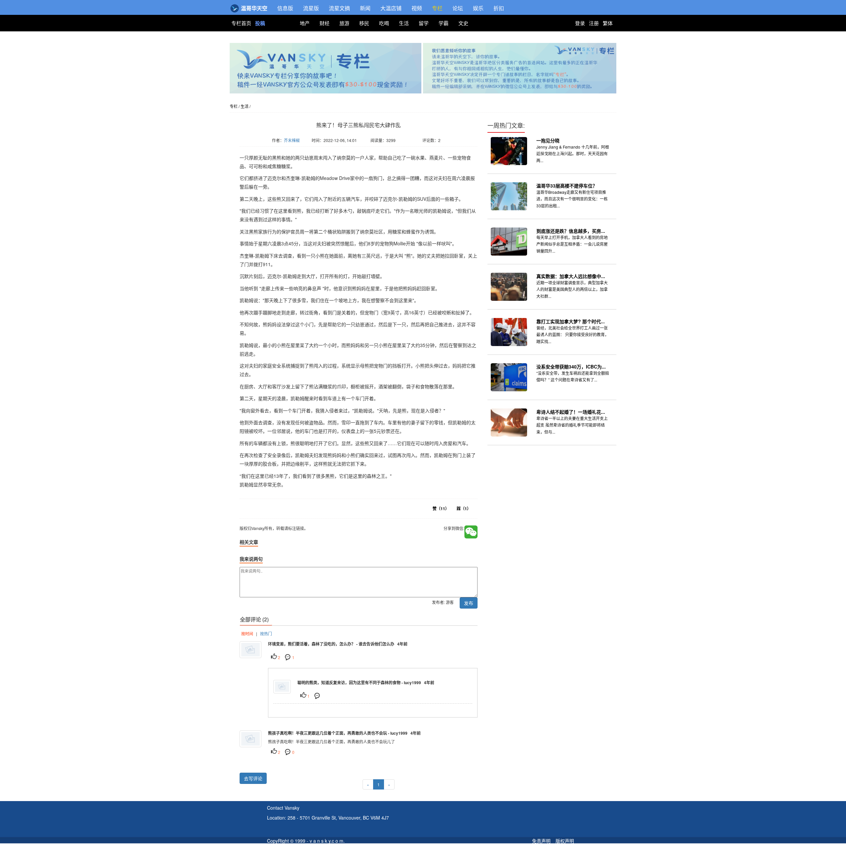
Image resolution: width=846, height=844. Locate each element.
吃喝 (384, 22)
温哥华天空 (253, 8)
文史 (463, 22)
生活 (404, 22)
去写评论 (253, 778)
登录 (580, 22)
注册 (594, 22)
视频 (416, 8)
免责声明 (541, 840)
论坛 (457, 8)
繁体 (608, 22)
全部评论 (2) (254, 619)
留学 (424, 22)
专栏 (437, 8)
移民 (364, 22)
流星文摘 (339, 8)
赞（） (441, 508)
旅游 (344, 22)
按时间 (247, 633)
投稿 (260, 23)
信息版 (285, 8)
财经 (324, 22)
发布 (468, 603)
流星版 (311, 8)
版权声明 (565, 840)
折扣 (498, 8)
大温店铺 (391, 8)
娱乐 (478, 8)
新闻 (365, 8)
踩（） (464, 508)
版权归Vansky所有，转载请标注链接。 (279, 150)
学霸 (443, 22)
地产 (305, 22)
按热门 (266, 633)
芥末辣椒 (292, 140)
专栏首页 (241, 22)
